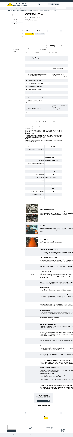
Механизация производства (15, 33)
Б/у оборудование (16, 49)
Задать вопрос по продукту (37, 35)
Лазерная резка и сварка (17, 27)
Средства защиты (16, 51)
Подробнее (40, 418)
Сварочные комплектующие (16, 36)
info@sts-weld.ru (62, 0)
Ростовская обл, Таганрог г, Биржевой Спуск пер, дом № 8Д (49, 428)
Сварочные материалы (17, 39)
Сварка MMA (15, 23)
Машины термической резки (17, 42)
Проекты (20, 428)
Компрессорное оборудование (15, 45)
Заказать (46, 418)
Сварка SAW (15, 21)
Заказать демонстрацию (54, 4)
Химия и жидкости (16, 47)
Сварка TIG (15, 19)
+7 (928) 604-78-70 (54, 0)
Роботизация (15, 25)
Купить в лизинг (28, 35)
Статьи (30, 428)
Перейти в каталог (10, 431)
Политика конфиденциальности (34, 429)
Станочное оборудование (19, 10)
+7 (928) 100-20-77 (45, 0)
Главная (9, 10)
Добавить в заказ (29, 33)
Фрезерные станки (28, 10)
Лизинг (20, 429)
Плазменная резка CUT (17, 17)
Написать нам (52, 3)
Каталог (12, 10)
